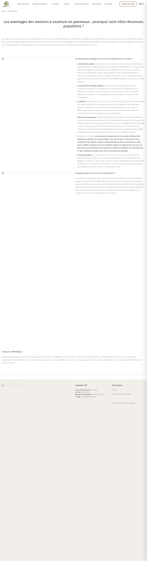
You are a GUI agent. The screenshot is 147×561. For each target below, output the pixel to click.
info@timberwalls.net (88, 397)
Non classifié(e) (12, 11)
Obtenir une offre (128, 4)
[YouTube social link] (82, 402)
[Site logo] (6, 4)
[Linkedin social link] (85, 402)
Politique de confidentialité (121, 394)
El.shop (114, 390)
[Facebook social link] (76, 402)
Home (3, 11)
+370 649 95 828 (99, 394)
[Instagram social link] (79, 402)
